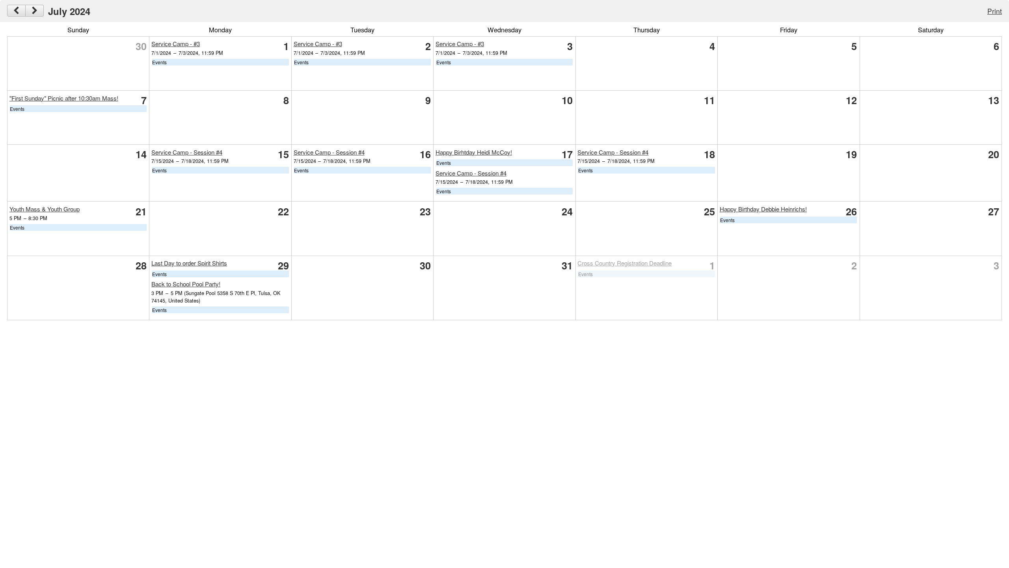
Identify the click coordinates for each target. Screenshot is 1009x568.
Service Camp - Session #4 (186, 152)
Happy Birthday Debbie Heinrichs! (763, 209)
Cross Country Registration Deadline (624, 263)
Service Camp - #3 (175, 43)
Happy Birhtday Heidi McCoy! (474, 152)
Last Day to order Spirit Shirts (189, 263)
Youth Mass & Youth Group (44, 209)
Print (994, 11)
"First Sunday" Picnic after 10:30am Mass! (63, 98)
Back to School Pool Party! (185, 284)
